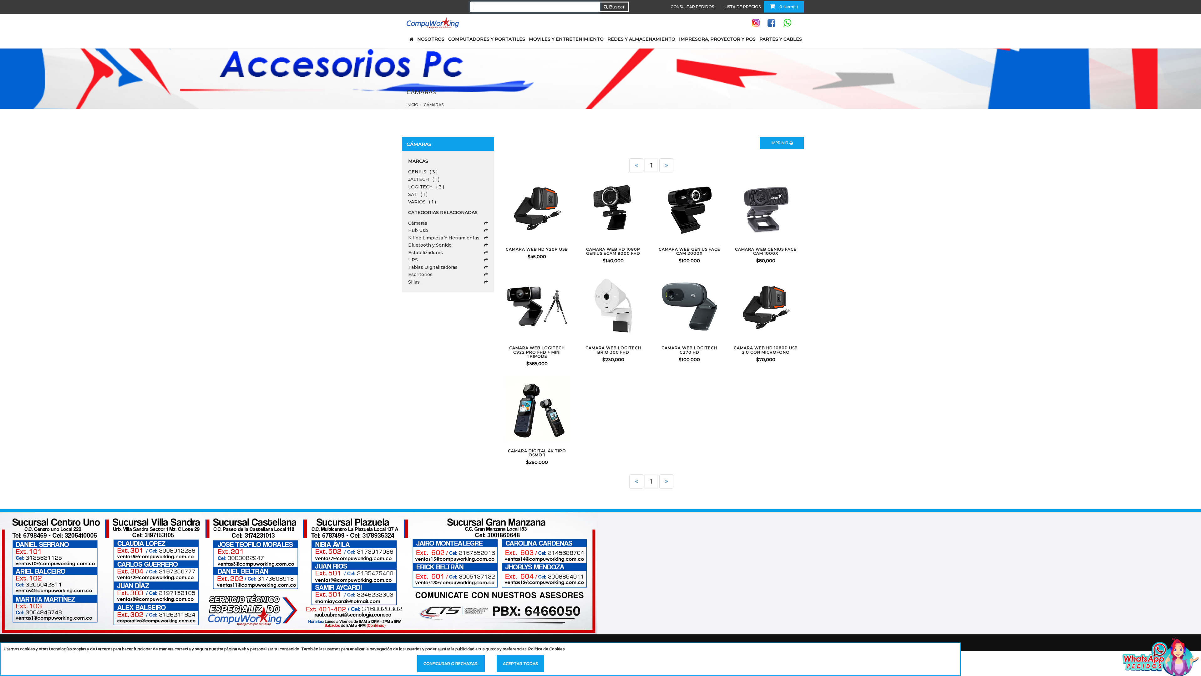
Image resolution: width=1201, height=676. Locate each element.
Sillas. (414, 282)
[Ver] (544, 207)
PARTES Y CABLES (780, 39)
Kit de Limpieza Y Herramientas (443, 238)
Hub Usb (418, 230)
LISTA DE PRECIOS (743, 6)
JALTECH (423, 179)
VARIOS (422, 202)
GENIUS (423, 172)
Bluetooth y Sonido (430, 245)
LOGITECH (426, 187)
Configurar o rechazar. (451, 663)
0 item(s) (788, 6)
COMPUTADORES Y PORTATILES (486, 39)
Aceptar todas (520, 663)
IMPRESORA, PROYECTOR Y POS (717, 39)
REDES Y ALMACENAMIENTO (641, 39)
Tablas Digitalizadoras (433, 267)
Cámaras (417, 223)
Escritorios (420, 274)
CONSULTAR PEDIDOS (692, 6)
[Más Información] (561, 207)
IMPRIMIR (780, 143)
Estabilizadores (425, 252)
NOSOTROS (430, 39)
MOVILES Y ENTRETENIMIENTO (566, 39)
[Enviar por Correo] (511, 207)
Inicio (412, 104)
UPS (413, 260)
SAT (418, 194)
